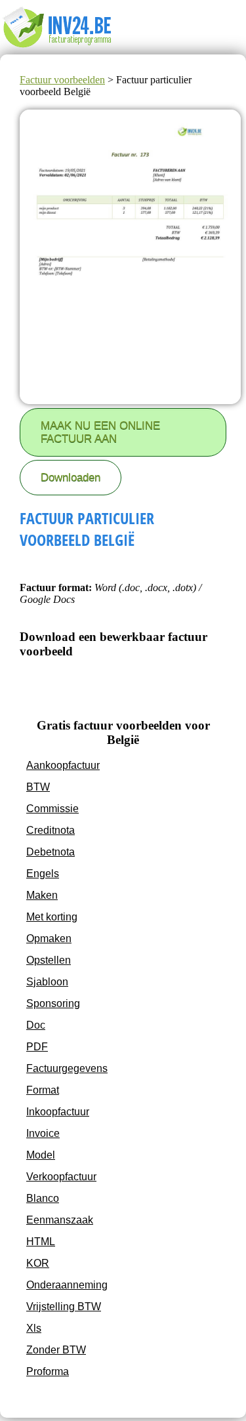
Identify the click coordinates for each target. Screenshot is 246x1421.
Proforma (47, 1371)
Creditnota (50, 830)
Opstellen (48, 960)
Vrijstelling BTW (63, 1306)
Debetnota (50, 851)
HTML (40, 1241)
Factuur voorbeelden (62, 79)
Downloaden (70, 477)
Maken (42, 895)
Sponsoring (53, 1003)
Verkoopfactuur (61, 1176)
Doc (35, 1025)
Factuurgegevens (67, 1068)
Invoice (43, 1133)
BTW (38, 787)
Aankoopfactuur (63, 765)
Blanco (42, 1198)
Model (40, 1155)
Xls (33, 1328)
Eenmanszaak (59, 1219)
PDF (37, 1046)
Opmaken (49, 938)
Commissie (52, 808)
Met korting (51, 916)
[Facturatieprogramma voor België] (67, 48)
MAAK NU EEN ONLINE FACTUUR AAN (100, 432)
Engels (42, 873)
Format (42, 1090)
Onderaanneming (67, 1284)
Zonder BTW (56, 1349)
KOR (37, 1263)
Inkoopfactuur (57, 1111)
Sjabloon (47, 981)
